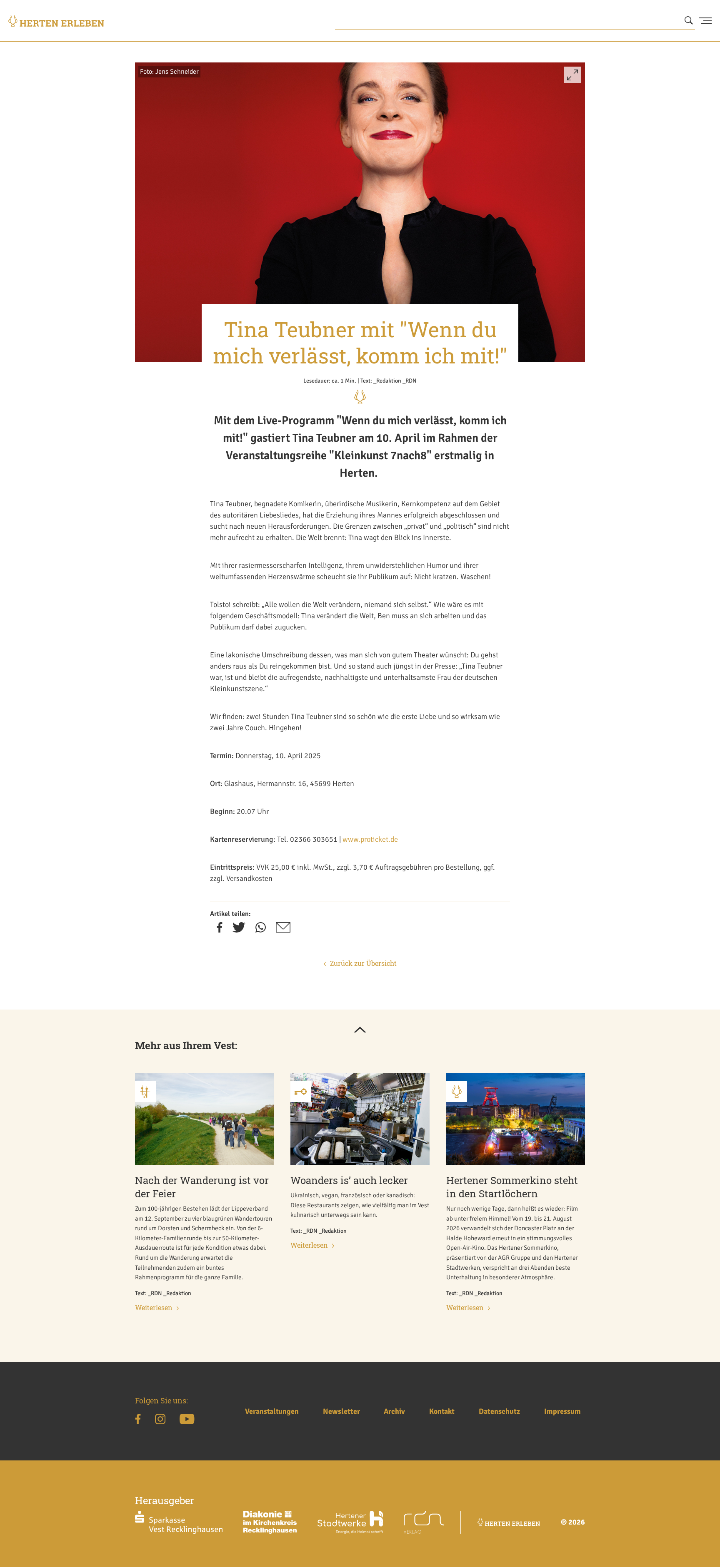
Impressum (562, 1411)
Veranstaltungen (272, 1411)
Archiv (394, 1411)
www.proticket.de (370, 839)
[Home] (56, 20)
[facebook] (219, 930)
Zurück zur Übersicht (363, 963)
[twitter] (238, 930)
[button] (572, 78)
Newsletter (341, 1411)
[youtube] (187, 1420)
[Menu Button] (705, 21)
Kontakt (442, 1411)
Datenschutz (499, 1411)
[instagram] (160, 1420)
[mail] (283, 930)
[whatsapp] (260, 930)
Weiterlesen (153, 1307)
